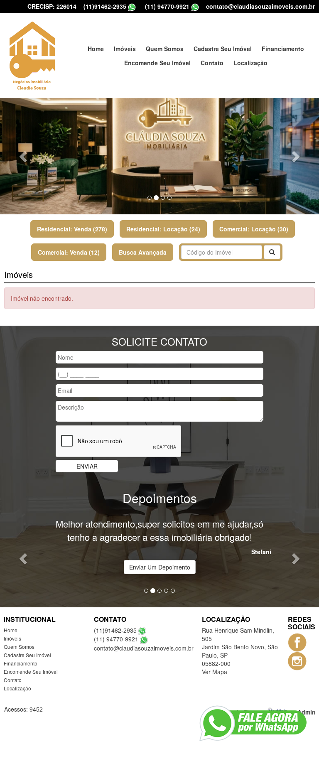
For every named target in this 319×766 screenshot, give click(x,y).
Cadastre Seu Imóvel (223, 48)
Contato (212, 63)
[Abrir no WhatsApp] (132, 6)
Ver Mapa (214, 672)
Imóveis (125, 48)
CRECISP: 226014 (51, 6)
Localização (250, 63)
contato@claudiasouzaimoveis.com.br (260, 6)
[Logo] (32, 55)
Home (96, 48)
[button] (24, 156)
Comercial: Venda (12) (69, 252)
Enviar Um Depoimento (159, 567)
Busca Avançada (143, 252)
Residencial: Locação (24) (163, 229)
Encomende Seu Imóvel (157, 63)
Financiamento (283, 48)
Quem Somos (165, 48)
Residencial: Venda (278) (72, 229)
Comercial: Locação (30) (253, 229)
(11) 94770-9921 (167, 6)
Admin (306, 711)
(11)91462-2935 (104, 6)
